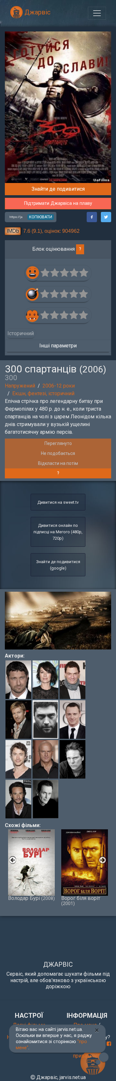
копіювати (40, 216)
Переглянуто (58, 443)
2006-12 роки (59, 386)
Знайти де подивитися (58, 189)
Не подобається (58, 453)
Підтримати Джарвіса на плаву (58, 203)
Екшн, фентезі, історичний (43, 393)
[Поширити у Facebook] (92, 217)
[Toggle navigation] (97, 13)
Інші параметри (58, 346)
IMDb (13, 231)
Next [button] (108, 620)
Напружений (20, 386)
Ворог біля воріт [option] (80, 900)
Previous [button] (8, 620)
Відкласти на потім (58, 463)
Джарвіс (37, 12)
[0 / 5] (45, 273)
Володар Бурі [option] (31, 898)
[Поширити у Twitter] (106, 217)
